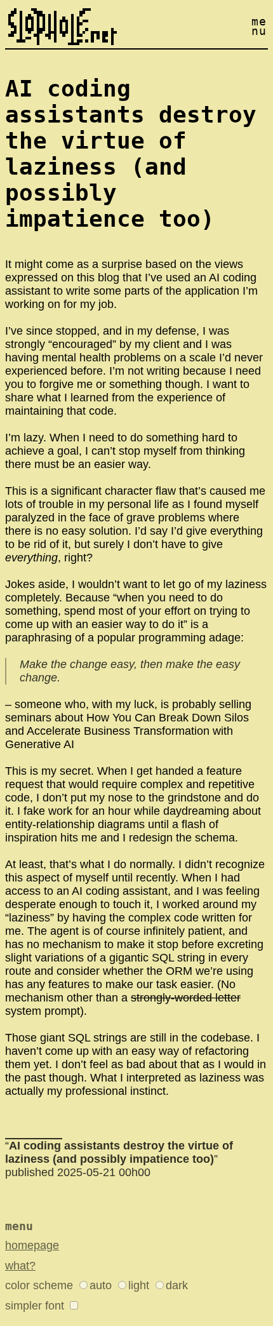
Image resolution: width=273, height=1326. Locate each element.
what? (20, 1265)
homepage (32, 1245)
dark (177, 1285)
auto (101, 1285)
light (138, 1285)
